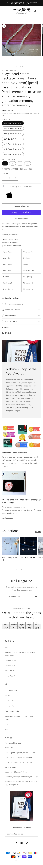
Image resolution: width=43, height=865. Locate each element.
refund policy (9, 671)
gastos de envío (18, 113)
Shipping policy (10, 660)
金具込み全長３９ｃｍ (12, 129)
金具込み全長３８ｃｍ (12, 123)
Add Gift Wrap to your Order (19, 186)
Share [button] (6, 328)
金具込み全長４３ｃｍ (12, 149)
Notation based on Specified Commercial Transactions (20, 653)
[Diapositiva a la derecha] (26, 66)
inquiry (7, 695)
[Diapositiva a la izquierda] (16, 66)
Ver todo (38, 531)
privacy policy (10, 665)
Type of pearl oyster (12, 711)
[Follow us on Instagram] (9, 333)
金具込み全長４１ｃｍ (12, 139)
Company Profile (11, 690)
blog (6, 724)
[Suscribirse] (35, 596)
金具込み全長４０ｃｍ (12, 134)
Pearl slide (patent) (10, 557)
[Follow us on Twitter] (6, 333)
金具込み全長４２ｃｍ (12, 144)
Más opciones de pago (21, 218)
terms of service (10, 676)
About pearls (9, 701)
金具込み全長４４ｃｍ (12, 154)
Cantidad (5, 173)
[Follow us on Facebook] (3, 333)
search (7, 647)
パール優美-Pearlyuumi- (18, 861)
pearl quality (9, 706)
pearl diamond (26, 557)
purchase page (7, 518)
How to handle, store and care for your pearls (19, 717)
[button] (2, 11)
